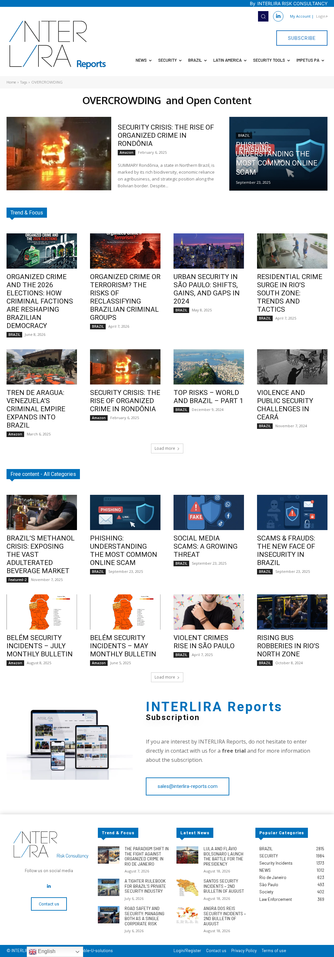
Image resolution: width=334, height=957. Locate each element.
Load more (165, 448)
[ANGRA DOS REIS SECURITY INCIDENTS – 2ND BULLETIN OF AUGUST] (187, 914)
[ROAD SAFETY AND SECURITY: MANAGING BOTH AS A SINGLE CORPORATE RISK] (108, 914)
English (46, 951)
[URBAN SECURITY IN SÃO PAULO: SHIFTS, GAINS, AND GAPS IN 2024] (209, 251)
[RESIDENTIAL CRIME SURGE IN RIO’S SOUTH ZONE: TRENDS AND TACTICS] (292, 251)
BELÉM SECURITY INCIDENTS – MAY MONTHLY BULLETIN (123, 646)
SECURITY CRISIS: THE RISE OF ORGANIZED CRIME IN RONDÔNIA (166, 135)
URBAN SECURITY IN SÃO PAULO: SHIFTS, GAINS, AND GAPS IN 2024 (207, 289)
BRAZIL (244, 135)
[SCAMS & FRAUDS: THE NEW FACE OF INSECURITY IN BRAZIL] (292, 512)
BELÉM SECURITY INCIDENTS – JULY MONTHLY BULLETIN (40, 646)
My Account (300, 16)
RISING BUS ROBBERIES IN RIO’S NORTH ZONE (288, 646)
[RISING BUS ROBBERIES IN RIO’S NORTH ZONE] (292, 612)
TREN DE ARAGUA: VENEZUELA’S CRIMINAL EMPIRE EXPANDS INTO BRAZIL (36, 409)
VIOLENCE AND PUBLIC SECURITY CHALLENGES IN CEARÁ (285, 405)
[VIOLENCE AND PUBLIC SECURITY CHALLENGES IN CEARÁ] (292, 366)
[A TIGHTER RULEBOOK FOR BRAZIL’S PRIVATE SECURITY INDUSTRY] (108, 887)
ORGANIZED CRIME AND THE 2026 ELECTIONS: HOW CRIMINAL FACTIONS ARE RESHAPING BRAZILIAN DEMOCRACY (40, 301)
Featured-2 (17, 579)
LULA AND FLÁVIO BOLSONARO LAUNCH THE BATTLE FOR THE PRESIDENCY (223, 856)
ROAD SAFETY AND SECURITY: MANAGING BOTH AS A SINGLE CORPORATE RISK (144, 916)
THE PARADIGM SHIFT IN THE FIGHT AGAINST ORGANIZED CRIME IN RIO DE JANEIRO (147, 856)
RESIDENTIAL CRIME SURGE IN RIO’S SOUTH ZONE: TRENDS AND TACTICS (289, 293)
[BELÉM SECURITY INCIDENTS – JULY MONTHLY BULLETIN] (42, 612)
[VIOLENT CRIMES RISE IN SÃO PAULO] (209, 612)
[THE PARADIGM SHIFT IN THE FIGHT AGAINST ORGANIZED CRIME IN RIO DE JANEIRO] (108, 855)
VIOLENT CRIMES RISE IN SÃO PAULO (204, 642)
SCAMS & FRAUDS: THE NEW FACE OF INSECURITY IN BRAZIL (286, 550)
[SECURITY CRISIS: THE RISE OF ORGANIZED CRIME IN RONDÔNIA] (59, 153)
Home (11, 82)
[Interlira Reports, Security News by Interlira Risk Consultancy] (58, 45)
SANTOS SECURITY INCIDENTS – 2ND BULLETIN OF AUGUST (224, 886)
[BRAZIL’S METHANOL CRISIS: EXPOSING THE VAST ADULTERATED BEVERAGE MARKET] (42, 512)
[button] (263, 16)
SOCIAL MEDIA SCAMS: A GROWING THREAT (205, 546)
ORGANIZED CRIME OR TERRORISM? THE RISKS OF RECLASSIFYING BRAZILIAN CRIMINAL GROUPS (125, 297)
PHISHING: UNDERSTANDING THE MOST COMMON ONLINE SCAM (123, 550)
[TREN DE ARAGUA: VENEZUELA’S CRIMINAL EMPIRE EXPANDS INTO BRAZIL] (42, 366)
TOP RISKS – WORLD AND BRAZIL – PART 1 (208, 397)
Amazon (126, 152)
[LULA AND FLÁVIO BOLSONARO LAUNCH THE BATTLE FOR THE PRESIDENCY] (187, 855)
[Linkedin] (278, 16)
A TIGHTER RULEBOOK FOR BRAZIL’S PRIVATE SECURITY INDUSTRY (145, 886)
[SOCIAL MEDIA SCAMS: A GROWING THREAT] (209, 512)
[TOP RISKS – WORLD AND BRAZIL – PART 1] (209, 366)
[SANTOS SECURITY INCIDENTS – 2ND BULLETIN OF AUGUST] (187, 887)
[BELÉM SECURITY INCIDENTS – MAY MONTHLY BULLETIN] (125, 612)
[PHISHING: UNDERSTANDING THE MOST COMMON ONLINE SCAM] (278, 154)
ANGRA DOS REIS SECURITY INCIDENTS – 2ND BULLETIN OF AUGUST (225, 916)
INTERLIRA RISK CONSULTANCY (292, 3)
